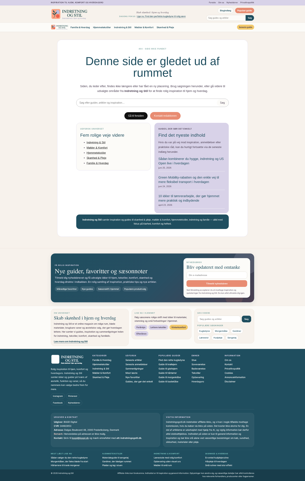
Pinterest (72, 396)
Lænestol (203, 337)
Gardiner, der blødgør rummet (116, 461)
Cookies (229, 373)
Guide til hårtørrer (168, 373)
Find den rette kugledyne (172, 360)
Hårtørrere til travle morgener (65, 465)
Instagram (58, 396)
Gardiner (237, 331)
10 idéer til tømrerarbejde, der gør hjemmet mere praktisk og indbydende (188, 198)
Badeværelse (198, 368)
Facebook (58, 402)
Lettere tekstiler (158, 327)
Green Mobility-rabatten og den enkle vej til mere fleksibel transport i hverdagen (188, 180)
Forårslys (140, 327)
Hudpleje (218, 337)
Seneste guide (245, 27)
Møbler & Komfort (144, 27)
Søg (250, 18)
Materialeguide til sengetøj (115, 457)
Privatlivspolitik (247, 2)
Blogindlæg (225, 10)
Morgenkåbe (221, 331)
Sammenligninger (134, 368)
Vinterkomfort (178, 327)
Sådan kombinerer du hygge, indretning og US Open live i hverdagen (191, 161)
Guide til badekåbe (168, 381)
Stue (194, 360)
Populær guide (244, 10)
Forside (212, 2)
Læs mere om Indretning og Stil (71, 341)
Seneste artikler (133, 360)
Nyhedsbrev (232, 2)
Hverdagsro (198, 381)
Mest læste (131, 373)
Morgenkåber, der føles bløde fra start (69, 461)
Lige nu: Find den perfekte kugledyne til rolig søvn (161, 16)
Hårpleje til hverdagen (216, 461)
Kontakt (229, 364)
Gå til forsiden (136, 115)
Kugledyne (204, 331)
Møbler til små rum (163, 465)
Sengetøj (231, 337)
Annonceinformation (235, 377)
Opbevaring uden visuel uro (167, 461)
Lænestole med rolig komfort (168, 457)
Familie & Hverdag (80, 27)
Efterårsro (141, 333)
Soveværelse (198, 364)
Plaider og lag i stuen (112, 465)
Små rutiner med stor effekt (218, 465)
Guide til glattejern (168, 368)
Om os (221, 2)
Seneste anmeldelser (136, 364)
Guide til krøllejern (168, 364)
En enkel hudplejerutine (217, 457)
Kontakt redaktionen (165, 115)
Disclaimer (230, 381)
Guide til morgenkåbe (170, 377)
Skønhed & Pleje (165, 27)
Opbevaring (198, 377)
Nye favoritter (132, 377)
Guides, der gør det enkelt (139, 381)
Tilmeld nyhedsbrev (217, 283)
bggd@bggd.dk (80, 438)
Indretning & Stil (122, 27)
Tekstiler (196, 373)
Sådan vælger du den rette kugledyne (69, 457)
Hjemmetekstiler (102, 27)
